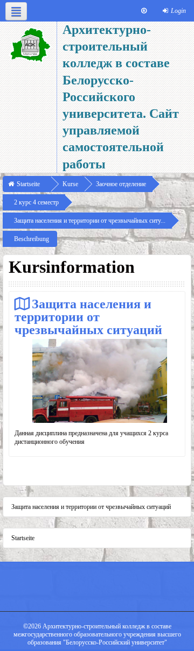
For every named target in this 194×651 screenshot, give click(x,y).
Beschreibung (31, 239)
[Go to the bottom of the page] (144, 11)
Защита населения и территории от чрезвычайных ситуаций (88, 316)
